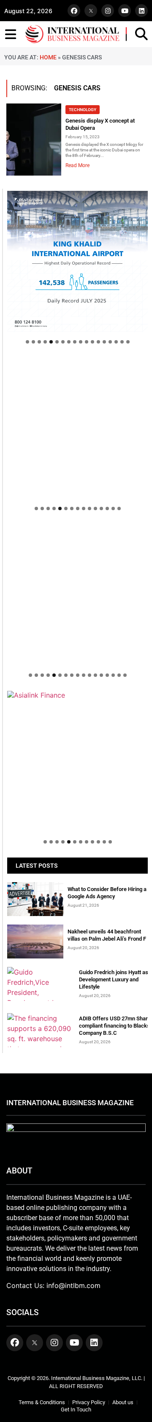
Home (48, 57)
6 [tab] (57, 342)
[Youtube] (124, 10)
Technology (82, 109)
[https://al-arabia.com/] (77, 594)
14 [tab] (104, 342)
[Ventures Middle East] (77, 754)
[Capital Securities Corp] (77, 362)
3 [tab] (39, 342)
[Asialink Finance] (77, 695)
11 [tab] (86, 342)
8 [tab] (69, 342)
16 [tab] (116, 342)
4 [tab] (45, 342)
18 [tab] (128, 342)
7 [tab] (63, 342)
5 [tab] (51, 342)
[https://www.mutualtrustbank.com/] (77, 528)
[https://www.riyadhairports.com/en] (77, 261)
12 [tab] (92, 342)
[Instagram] (107, 10)
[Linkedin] (141, 10)
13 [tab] (98, 342)
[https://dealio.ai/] (77, 428)
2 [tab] (33, 342)
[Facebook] (74, 10)
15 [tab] (110, 342)
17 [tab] (122, 342)
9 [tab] (74, 342)
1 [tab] (27, 342)
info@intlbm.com (73, 1285)
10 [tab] (80, 342)
